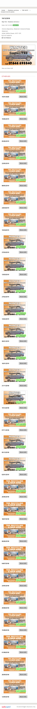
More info (23, 97)
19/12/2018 (6, 18)
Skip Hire (4, 22)
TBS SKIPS (25, 10)
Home (3, 10)
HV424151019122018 (7, 12)
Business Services (13, 22)
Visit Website (7, 38)
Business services (13, 10)
